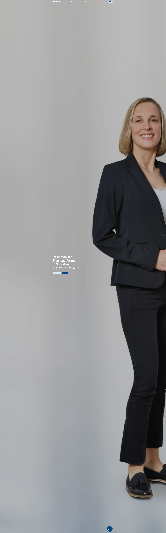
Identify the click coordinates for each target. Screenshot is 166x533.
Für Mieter (94, 1)
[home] (56, 2)
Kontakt (110, 1)
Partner (91, 1)
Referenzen (87, 1)
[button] (74, 2)
